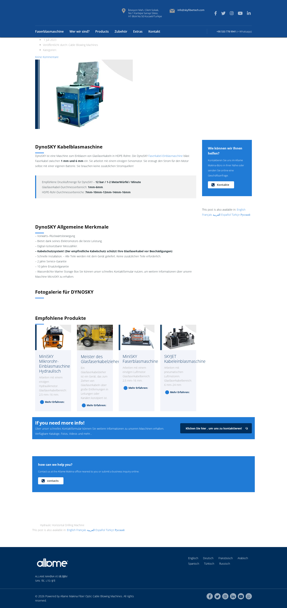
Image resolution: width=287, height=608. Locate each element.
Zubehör (121, 31)
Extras (138, 31)
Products (102, 31)
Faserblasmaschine (49, 31)
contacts (53, 481)
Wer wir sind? (79, 31)
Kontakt (154, 31)
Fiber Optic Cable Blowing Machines (100, 596)
